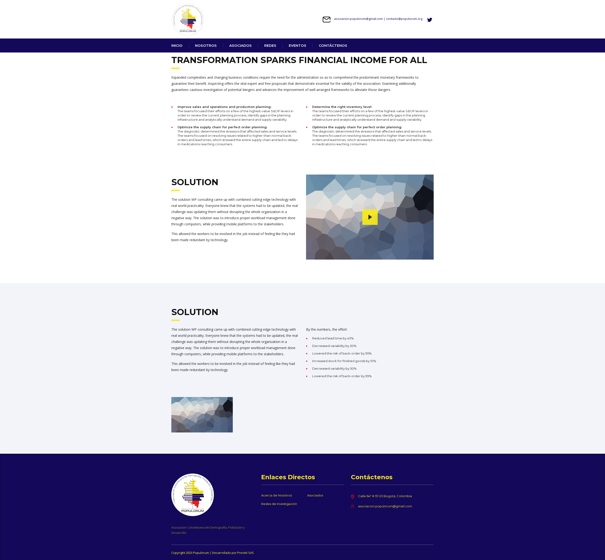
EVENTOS (297, 45)
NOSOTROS (206, 45)
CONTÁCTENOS (333, 45)
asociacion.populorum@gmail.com (358, 19)
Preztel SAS (245, 553)
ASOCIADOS (240, 45)
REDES (270, 45)
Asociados (315, 495)
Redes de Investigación (279, 504)
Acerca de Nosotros (276, 495)
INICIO (176, 45)
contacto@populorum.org (404, 19)
